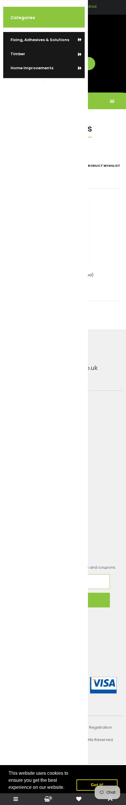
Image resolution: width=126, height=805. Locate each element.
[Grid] (8, 165)
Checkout (88, 6)
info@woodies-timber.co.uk (57, 368)
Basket (68, 6)
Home (49, 145)
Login (34, 6)
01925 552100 (36, 338)
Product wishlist (103, 165)
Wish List (50, 6)
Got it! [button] (97, 784)
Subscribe (58, 600)
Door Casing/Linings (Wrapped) (63, 275)
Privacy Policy (62, 745)
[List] (17, 165)
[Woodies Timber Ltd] (63, 33)
